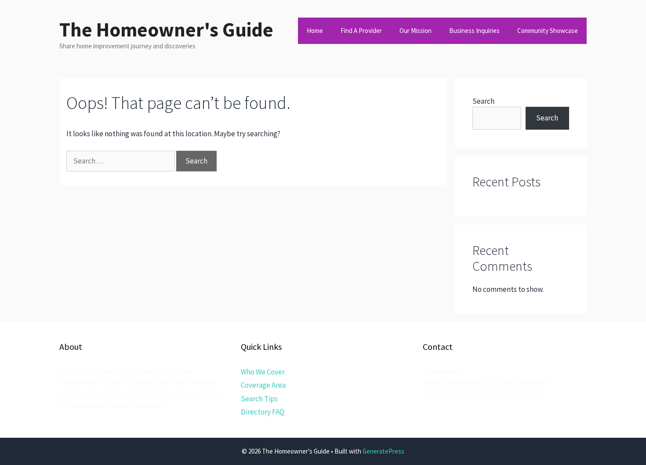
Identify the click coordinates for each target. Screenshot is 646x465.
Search (483, 101)
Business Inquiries (474, 30)
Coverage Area (263, 385)
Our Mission (415, 30)
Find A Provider (361, 30)
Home (315, 30)
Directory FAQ (262, 412)
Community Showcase (547, 30)
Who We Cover (263, 372)
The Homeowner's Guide (166, 29)
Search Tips (259, 398)
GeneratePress (383, 451)
